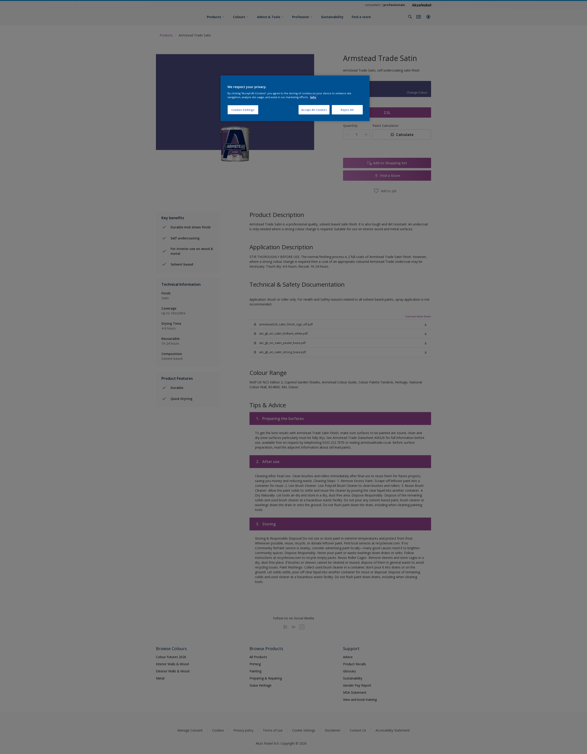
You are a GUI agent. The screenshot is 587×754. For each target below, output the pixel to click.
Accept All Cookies (314, 109)
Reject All (347, 109)
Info (313, 97)
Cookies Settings (243, 109)
